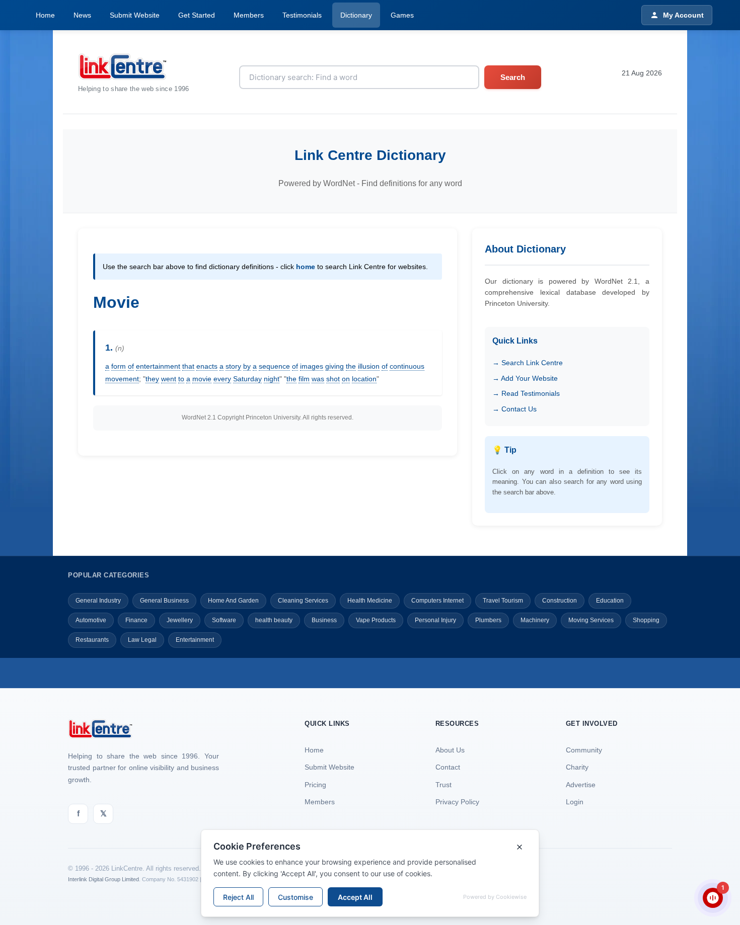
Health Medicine (369, 600)
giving (334, 366)
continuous (407, 366)
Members (249, 15)
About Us (450, 750)
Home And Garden (233, 600)
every (222, 379)
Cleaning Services (303, 600)
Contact (447, 767)
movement (122, 379)
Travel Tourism (503, 600)
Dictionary (356, 15)
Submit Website (135, 15)
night (271, 379)
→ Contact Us (514, 409)
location (364, 379)
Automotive (91, 620)
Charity (577, 767)
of (131, 366)
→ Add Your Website (525, 378)
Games (402, 15)
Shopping (646, 620)
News (82, 15)
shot (333, 379)
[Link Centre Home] (133, 66)
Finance (136, 620)
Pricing (315, 785)
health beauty (273, 620)
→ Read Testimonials (526, 393)
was (318, 379)
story (233, 366)
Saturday (247, 379)
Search (512, 77)
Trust (443, 785)
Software (224, 620)
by (247, 366)
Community (584, 750)
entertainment (158, 366)
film (304, 379)
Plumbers (488, 620)
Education (610, 600)
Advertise (581, 785)
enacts (206, 366)
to (181, 379)
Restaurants (92, 639)
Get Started (196, 15)
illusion (369, 366)
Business (324, 620)
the (351, 366)
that (188, 366)
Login (574, 802)
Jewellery (180, 620)
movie (201, 379)
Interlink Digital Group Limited (103, 879)
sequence (274, 366)
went (168, 379)
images (311, 366)
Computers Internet (437, 600)
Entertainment (195, 639)
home (305, 267)
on (346, 379)
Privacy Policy (457, 802)
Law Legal (142, 639)
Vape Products (376, 620)
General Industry (98, 600)
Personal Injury (435, 620)
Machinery (535, 620)
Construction (559, 600)
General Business (164, 600)
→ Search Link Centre (527, 363)
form (118, 366)
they (152, 379)
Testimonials (302, 15)
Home (45, 15)
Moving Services (591, 620)
